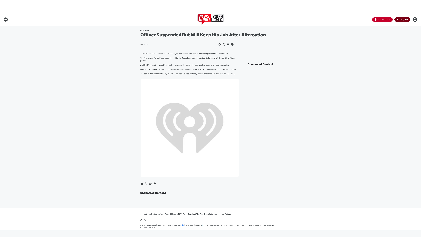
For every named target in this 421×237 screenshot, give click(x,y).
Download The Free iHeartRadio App (202, 214)
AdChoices (198, 225)
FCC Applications (268, 225)
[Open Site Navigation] (6, 19)
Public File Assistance (254, 225)
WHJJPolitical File (229, 225)
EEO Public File (241, 225)
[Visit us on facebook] (141, 220)
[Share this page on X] (223, 44)
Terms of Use (190, 225)
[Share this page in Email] (228, 44)
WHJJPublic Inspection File (213, 225)
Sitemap (142, 225)
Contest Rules (151, 225)
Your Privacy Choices (174, 225)
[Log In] (415, 19)
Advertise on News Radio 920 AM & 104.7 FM (167, 214)
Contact (143, 214)
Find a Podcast (225, 214)
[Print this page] (232, 44)
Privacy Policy (161, 225)
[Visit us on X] (145, 220)
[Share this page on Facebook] (219, 44)
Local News (144, 30)
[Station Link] (210, 19)
